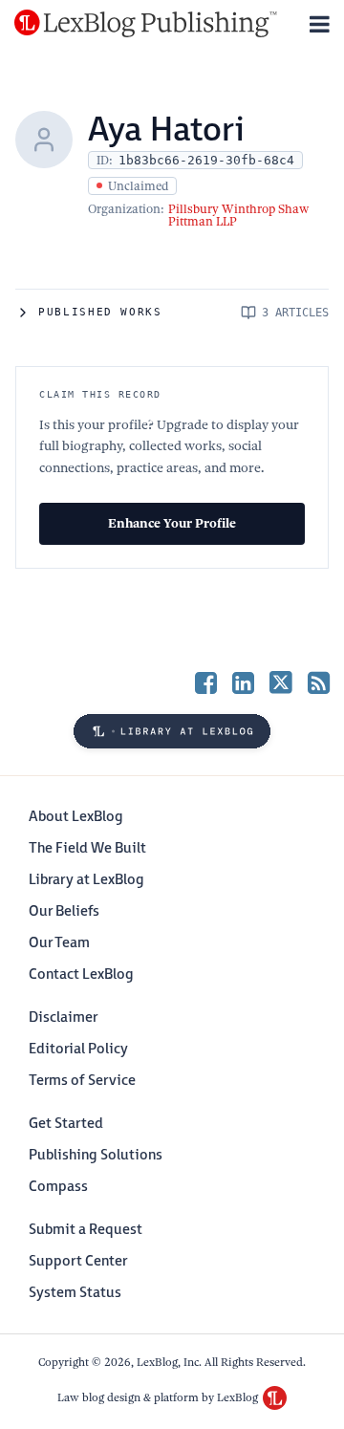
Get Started (66, 1124)
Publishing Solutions (95, 1155)
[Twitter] (280, 682)
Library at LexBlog (86, 880)
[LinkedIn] (243, 682)
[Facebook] (206, 682)
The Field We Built (87, 848)
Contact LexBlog (81, 974)
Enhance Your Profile (172, 523)
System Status (75, 1293)
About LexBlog (76, 817)
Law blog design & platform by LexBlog (159, 1397)
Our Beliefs (64, 911)
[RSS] (319, 682)
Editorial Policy (78, 1049)
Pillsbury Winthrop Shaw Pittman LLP (238, 215)
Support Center (78, 1261)
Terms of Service (82, 1081)
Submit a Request (85, 1230)
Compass (58, 1187)
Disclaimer (63, 1017)
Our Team (59, 943)
